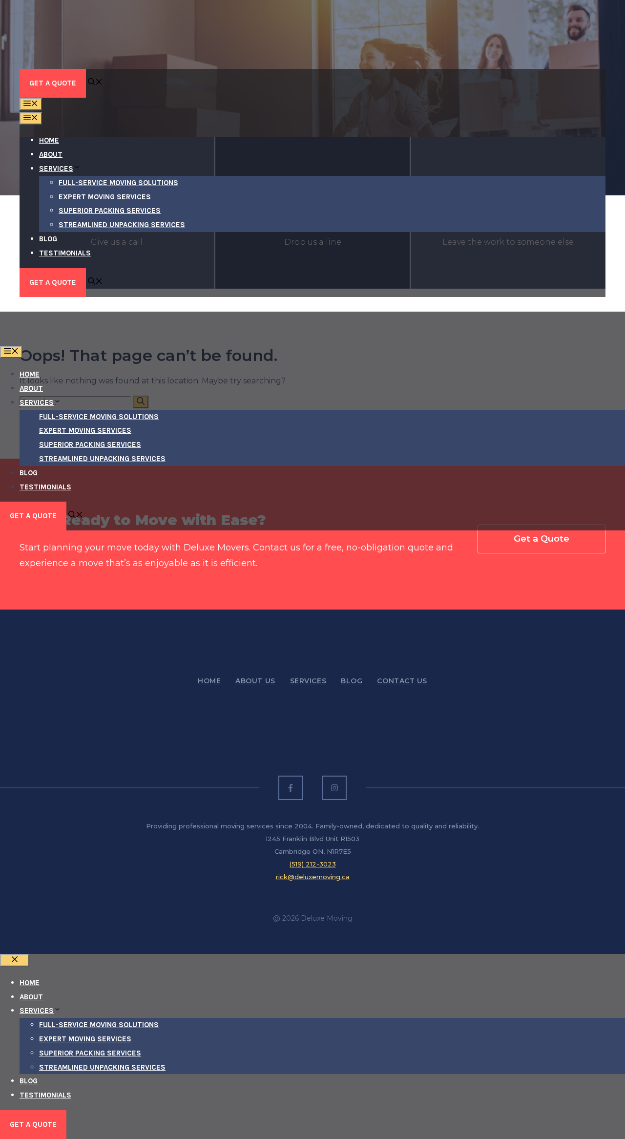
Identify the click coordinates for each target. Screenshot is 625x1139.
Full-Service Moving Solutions (118, 182)
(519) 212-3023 (313, 864)
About (50, 154)
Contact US (402, 680)
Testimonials (65, 253)
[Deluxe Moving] (61, 338)
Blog (48, 238)
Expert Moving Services (105, 196)
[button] (95, 83)
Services (56, 168)
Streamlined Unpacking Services (122, 224)
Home (49, 140)
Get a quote (33, 1124)
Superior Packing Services (110, 210)
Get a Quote (52, 83)
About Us (255, 680)
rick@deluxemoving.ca (313, 877)
